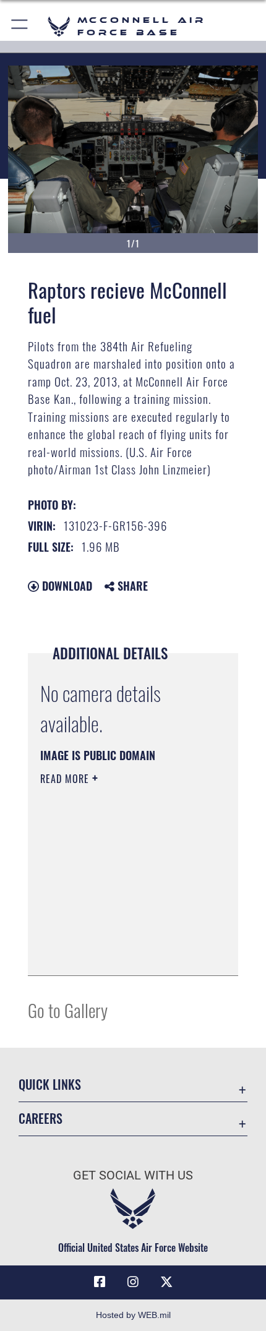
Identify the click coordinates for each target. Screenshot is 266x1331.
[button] (20, 26)
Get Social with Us (133, 1175)
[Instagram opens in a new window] (133, 1282)
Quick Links (50, 1084)
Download (65, 586)
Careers (40, 1119)
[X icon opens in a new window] (166, 1282)
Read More (66, 778)
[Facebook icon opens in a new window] (99, 1282)
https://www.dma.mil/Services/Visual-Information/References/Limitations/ (115, 935)
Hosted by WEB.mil (133, 1315)
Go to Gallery (68, 1009)
